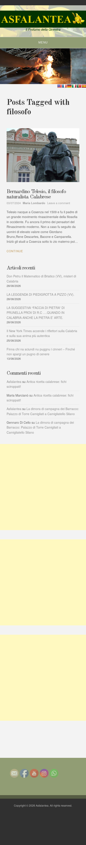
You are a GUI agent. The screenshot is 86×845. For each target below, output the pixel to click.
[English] (59, 86)
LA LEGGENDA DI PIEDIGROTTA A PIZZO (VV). (40, 294)
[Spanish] (84, 86)
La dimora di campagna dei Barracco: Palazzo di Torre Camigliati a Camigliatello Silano (40, 427)
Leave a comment (58, 203)
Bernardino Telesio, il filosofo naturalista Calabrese (36, 194)
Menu (43, 42)
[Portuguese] (79, 86)
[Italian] (74, 86)
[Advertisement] (43, 487)
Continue (15, 251)
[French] (64, 86)
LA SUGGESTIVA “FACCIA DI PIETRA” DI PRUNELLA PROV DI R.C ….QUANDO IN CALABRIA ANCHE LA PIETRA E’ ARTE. (36, 312)
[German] (69, 86)
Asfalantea (14, 381)
